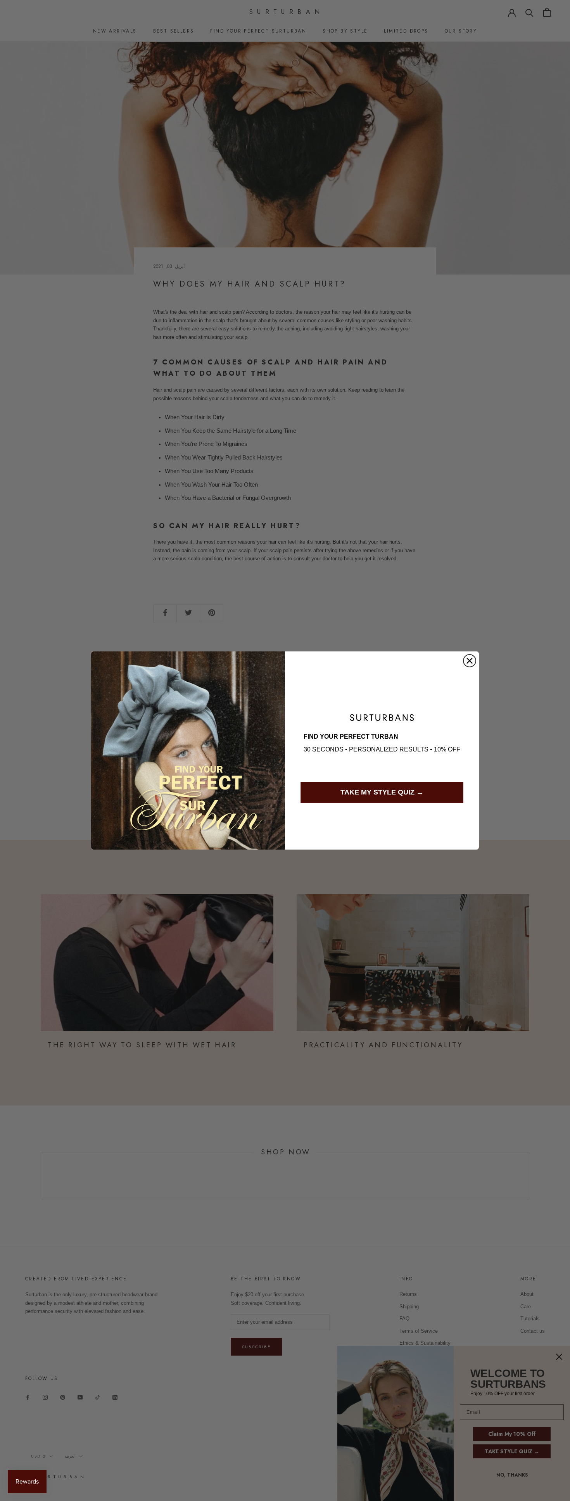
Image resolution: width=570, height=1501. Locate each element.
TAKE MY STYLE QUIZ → (381, 792)
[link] (382, 717)
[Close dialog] (469, 661)
